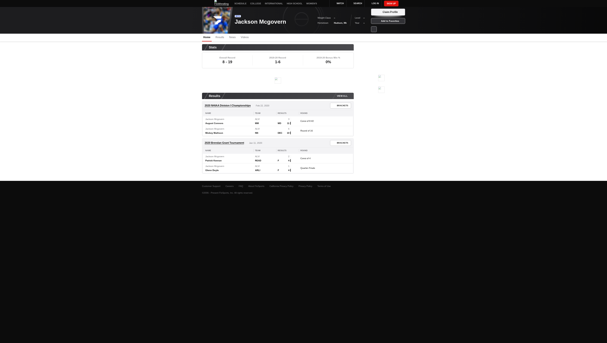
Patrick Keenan (213, 160)
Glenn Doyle (212, 170)
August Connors (214, 123)
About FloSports (256, 186)
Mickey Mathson (214, 133)
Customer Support (211, 186)
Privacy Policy (305, 186)
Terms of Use (324, 186)
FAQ (241, 186)
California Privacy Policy (281, 186)
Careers (230, 186)
